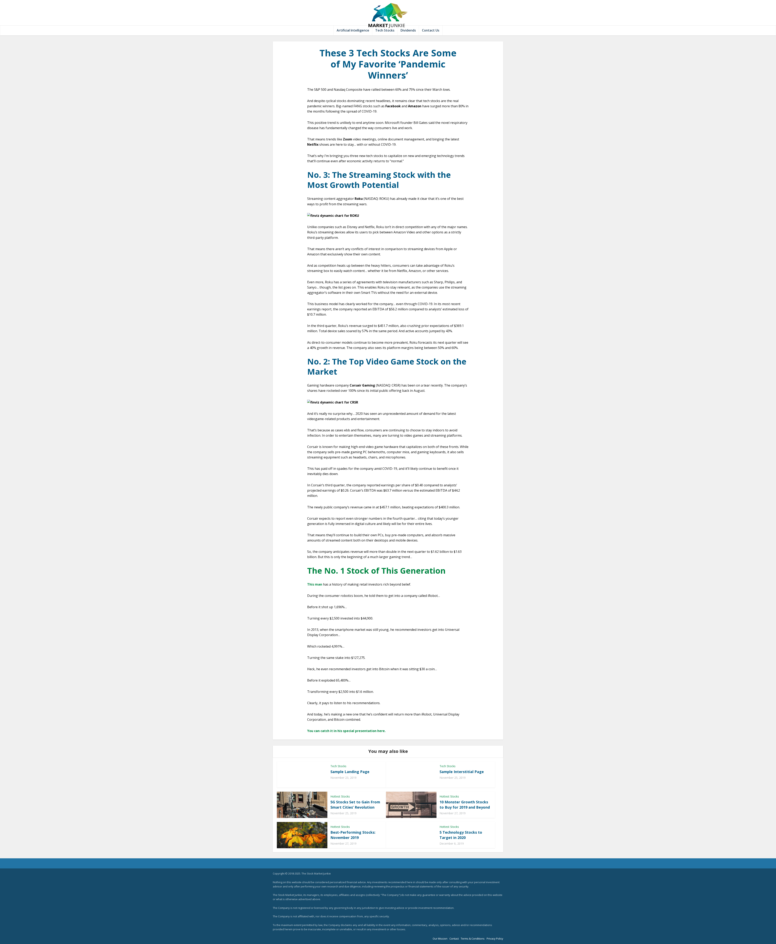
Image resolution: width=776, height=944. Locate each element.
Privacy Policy (495, 938)
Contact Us (430, 30)
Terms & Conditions (473, 938)
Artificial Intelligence (353, 30)
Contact (454, 938)
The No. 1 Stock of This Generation (376, 570)
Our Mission (440, 938)
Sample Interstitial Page (462, 771)
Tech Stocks (384, 30)
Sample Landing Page (349, 771)
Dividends (408, 30)
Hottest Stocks (340, 796)
